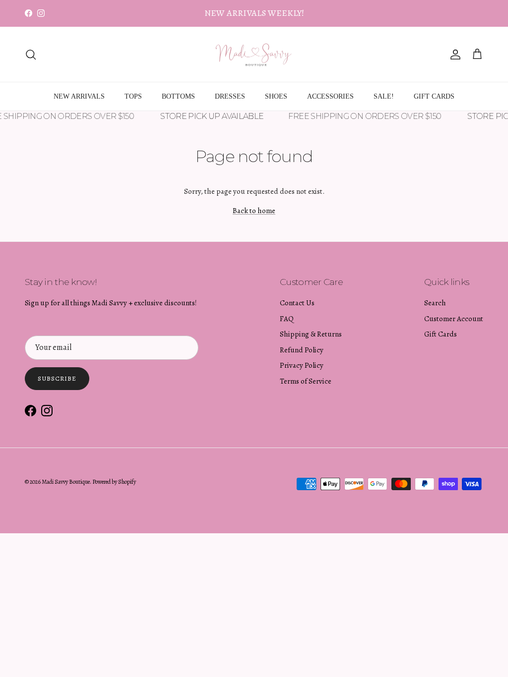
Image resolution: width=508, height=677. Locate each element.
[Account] (453, 54)
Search (435, 303)
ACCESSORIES (330, 96)
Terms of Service (305, 381)
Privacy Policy (301, 365)
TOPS (133, 96)
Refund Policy (301, 350)
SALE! (384, 96)
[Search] (31, 54)
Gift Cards (440, 334)
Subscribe (57, 378)
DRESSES (230, 96)
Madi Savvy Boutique (66, 482)
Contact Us (297, 303)
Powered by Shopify (114, 482)
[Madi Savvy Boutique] (254, 54)
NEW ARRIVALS (79, 96)
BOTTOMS (178, 96)
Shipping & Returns (311, 334)
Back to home (254, 211)
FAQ (287, 319)
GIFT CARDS (434, 96)
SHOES (276, 96)
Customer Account (453, 319)
